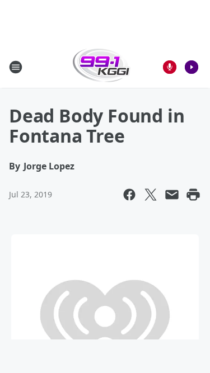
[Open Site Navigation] (15, 67)
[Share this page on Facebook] (129, 194)
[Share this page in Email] (172, 194)
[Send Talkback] (169, 67)
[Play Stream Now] (191, 67)
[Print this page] (193, 194)
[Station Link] (101, 67)
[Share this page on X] (150, 194)
